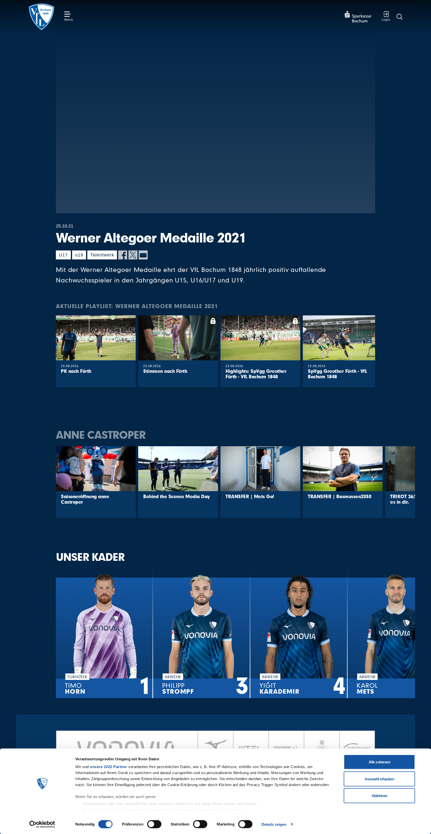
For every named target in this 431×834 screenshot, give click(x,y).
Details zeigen (274, 824)
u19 (79, 254)
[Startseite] (41, 16)
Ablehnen (379, 796)
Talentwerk (102, 254)
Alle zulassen (379, 762)
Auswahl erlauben (379, 779)
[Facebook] (122, 254)
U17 (63, 254)
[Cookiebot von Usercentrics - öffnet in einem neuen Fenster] (42, 824)
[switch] (154, 824)
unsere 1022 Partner (108, 767)
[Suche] (400, 17)
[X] (132, 254)
